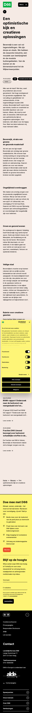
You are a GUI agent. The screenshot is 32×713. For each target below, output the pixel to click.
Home (5, 480)
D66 (15, 79)
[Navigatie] (26, 614)
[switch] (27, 357)
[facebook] (5, 615)
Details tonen (23, 374)
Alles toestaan (16, 379)
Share (6, 81)
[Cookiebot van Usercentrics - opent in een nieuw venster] (19, 322)
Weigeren (16, 389)
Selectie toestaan (16, 384)
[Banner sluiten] (29, 322)
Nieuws (13, 480)
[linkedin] (8, 615)
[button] (23, 4)
